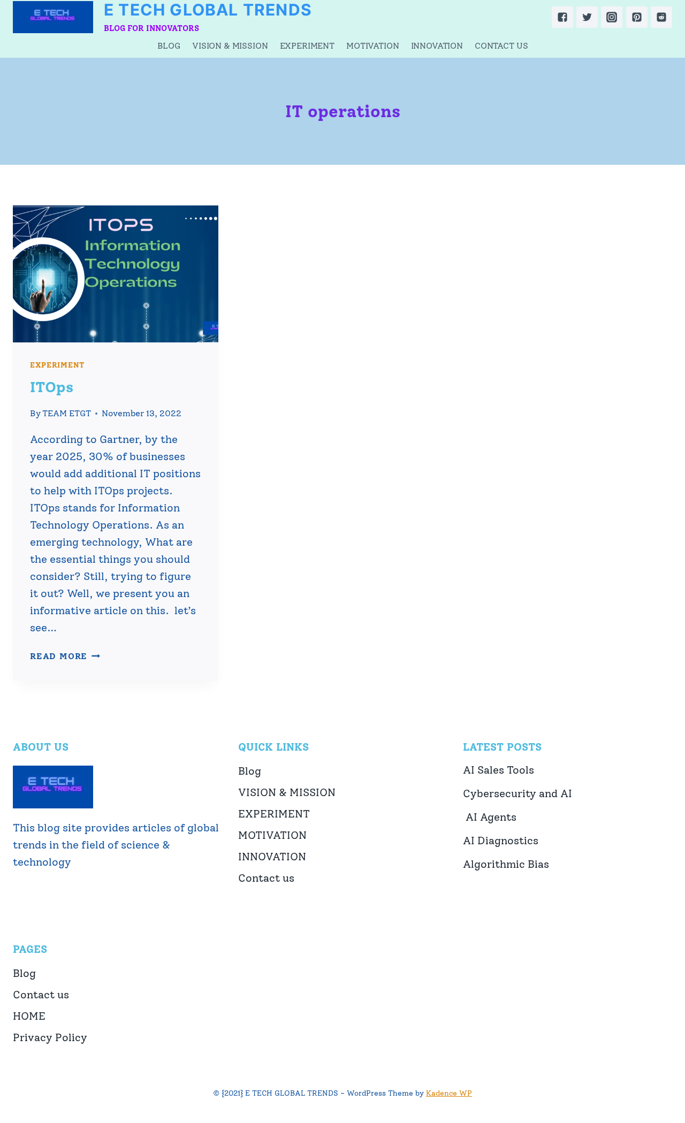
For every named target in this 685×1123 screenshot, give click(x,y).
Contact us (501, 46)
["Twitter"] (587, 17)
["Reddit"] (661, 17)
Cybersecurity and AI (517, 793)
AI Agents (489, 817)
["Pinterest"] (637, 17)
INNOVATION (437, 46)
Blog (168, 46)
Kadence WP (449, 1093)
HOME (29, 1016)
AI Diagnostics (500, 840)
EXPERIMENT (307, 46)
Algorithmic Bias (506, 864)
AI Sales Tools (498, 769)
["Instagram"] (611, 17)
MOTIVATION (372, 46)
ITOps (51, 387)
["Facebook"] (562, 17)
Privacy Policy (50, 1037)
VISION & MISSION (230, 46)
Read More (65, 656)
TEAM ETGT (66, 413)
